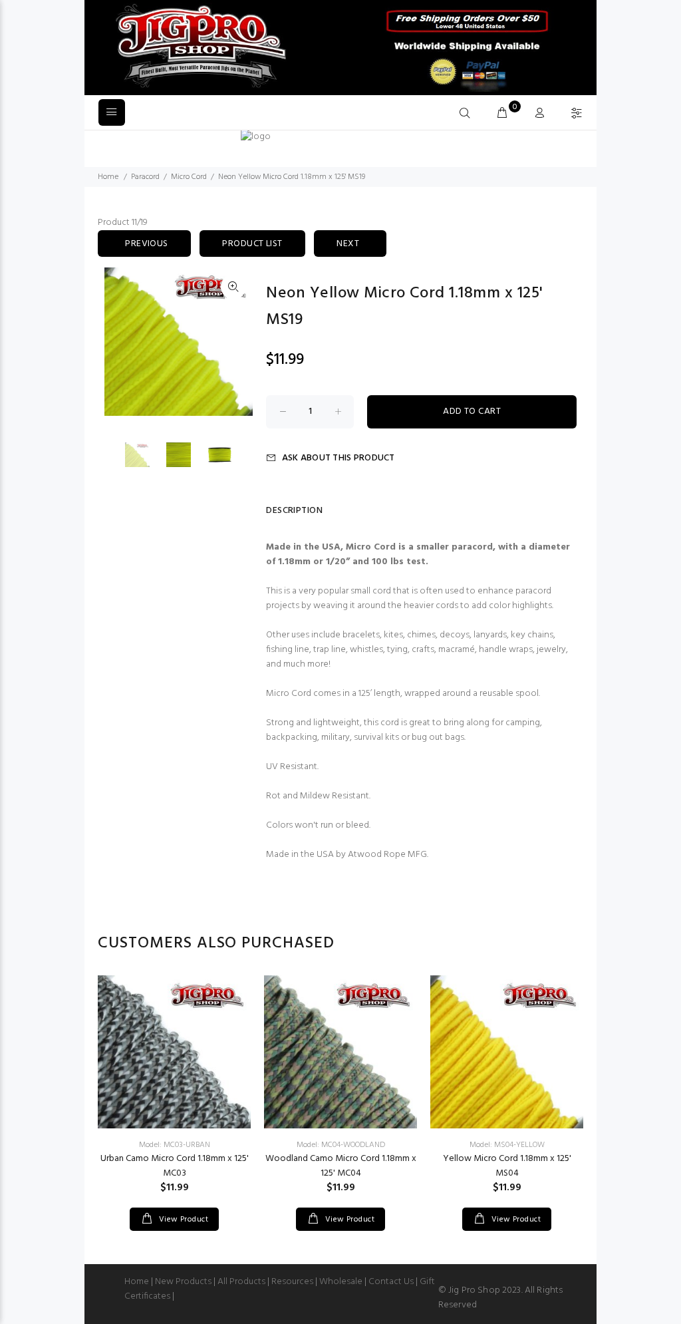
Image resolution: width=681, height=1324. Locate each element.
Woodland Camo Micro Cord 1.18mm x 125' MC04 (340, 1166)
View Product (182, 1219)
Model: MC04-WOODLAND (341, 1145)
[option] (145, 454)
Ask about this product (338, 458)
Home (108, 177)
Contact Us (391, 1281)
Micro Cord (189, 177)
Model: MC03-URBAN (174, 1145)
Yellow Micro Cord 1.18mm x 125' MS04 (507, 1166)
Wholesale (340, 1281)
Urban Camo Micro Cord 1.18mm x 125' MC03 (174, 1166)
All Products (241, 1281)
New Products (183, 1281)
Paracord (145, 177)
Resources (292, 1281)
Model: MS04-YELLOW (507, 1145)
